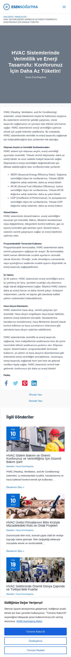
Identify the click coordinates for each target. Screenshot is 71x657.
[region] (35, 627)
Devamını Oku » (15, 487)
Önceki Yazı (35, 395)
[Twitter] (15, 383)
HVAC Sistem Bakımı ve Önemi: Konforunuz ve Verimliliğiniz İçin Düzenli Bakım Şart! (33, 458)
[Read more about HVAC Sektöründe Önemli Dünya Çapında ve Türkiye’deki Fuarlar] (35, 569)
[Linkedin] (34, 383)
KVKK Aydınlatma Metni (29, 621)
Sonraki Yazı (35, 401)
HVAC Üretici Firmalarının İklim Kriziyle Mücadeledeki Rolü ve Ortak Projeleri (33, 524)
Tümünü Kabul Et (35, 631)
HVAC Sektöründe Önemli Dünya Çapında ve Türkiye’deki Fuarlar (35, 587)
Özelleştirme (35, 641)
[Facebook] (6, 383)
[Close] (67, 600)
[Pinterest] (24, 383)
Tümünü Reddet (35, 650)
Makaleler (10, 466)
